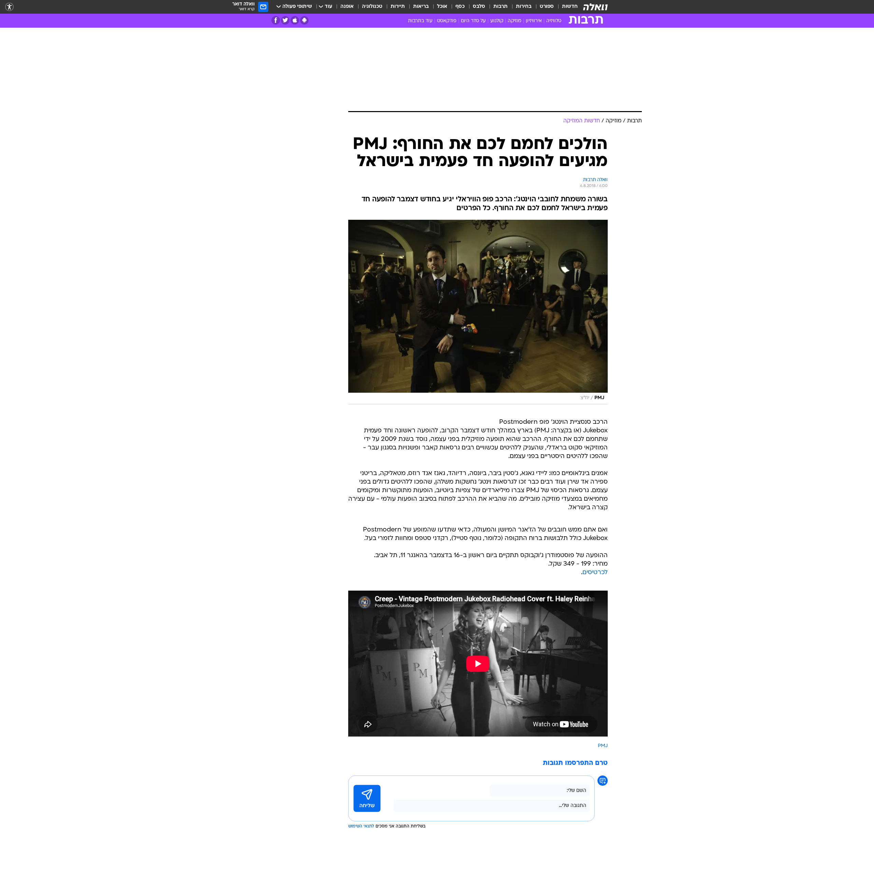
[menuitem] (566, 7)
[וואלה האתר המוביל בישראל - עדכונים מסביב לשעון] (595, 6)
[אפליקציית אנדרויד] (304, 20)
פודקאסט (446, 21)
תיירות (398, 6)
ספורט (547, 6)
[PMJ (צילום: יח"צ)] (478, 312)
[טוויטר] (285, 20)
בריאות (421, 6)
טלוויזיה (553, 21)
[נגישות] (9, 7)
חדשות (570, 6)
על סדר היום (473, 21)
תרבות (500, 6)
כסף (460, 6)
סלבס (479, 6)
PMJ (603, 746)
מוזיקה (514, 21)
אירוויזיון (534, 21)
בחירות (524, 6)
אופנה (347, 6)
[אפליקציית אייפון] (295, 20)
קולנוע (496, 21)
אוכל (442, 6)
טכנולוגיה (372, 6)
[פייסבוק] (275, 20)
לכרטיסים (595, 572)
